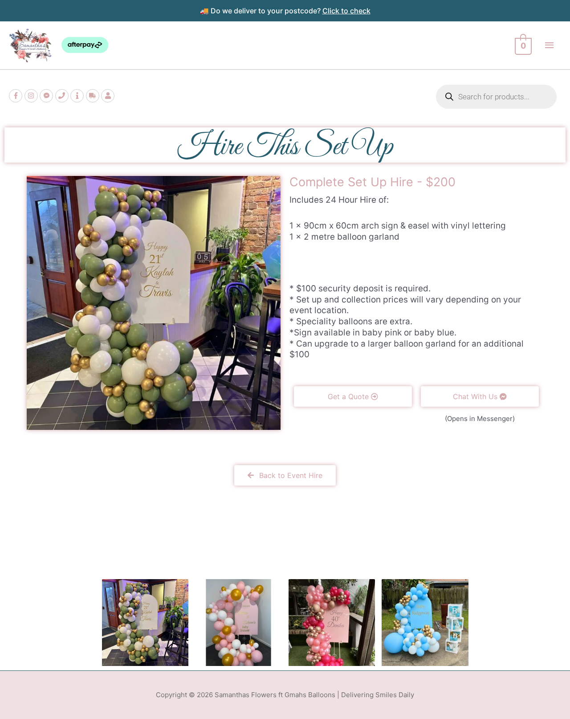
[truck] (94, 95)
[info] (78, 95)
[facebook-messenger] (47, 95)
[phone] (63, 95)
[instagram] (32, 95)
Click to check (346, 10)
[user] (109, 95)
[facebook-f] (16, 95)
